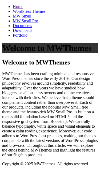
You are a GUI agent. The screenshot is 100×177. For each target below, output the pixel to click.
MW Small (22, 16)
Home (18, 6)
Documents (22, 25)
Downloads (22, 30)
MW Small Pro (25, 21)
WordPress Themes (29, 11)
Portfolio (20, 35)
